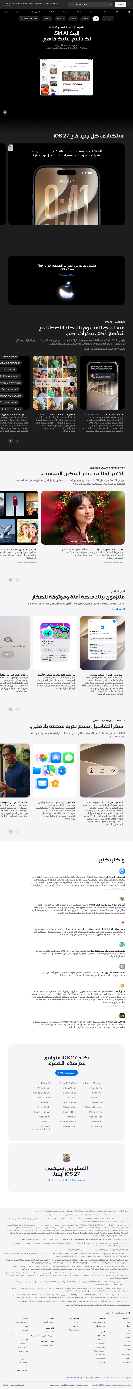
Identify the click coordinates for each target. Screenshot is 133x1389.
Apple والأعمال (49, 1322)
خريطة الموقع (54, 1385)
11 (60, 934)
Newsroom (24, 1343)
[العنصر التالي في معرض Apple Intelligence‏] (10, 579)
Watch (127, 1334)
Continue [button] (120, 5)
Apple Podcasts (99, 1355)
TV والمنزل (126, 1345)
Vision (128, 1338)
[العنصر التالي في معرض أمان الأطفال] (10, 709)
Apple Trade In (74, 1330)
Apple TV (101, 1339)
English (5, 1385)
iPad (128, 1326)
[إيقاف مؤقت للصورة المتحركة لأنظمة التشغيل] (5, 112)
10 (64, 818)
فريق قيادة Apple (22, 1347)
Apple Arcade (100, 1347)
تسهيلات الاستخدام (22, 1322)
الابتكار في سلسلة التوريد (19, 1334)
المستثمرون (24, 1359)
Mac (128, 1322)
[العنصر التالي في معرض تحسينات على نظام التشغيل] (10, 831)
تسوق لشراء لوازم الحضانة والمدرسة (42, 1336)
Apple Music (100, 1343)
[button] (90, 4)
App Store (101, 1362)
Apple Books (100, 1359)
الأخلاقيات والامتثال (22, 1362)
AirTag (127, 1349)
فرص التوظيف (23, 1351)
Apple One (101, 1336)
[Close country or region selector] (129, 4)
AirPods (127, 1341)
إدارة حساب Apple (99, 1322)
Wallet (128, 1359)
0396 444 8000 (71, 1377)
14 (94, 999)
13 (78, 997)
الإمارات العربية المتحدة (17, 1385)
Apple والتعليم (49, 1332)
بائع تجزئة (96, 1377)
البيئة (26, 1326)
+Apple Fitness (99, 1351)
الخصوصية (24, 1330)
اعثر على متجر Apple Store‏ (109, 1377)
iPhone (127, 1330)
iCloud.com (100, 1326)
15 (103, 1002)
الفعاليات (25, 1366)
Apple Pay (126, 1362)
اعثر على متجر (74, 1322)
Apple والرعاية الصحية (47, 1345)
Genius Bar (75, 1326)
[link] (95, 18)
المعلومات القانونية (67, 1385)
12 (72, 994)
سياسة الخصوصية (82, 1385)
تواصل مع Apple (22, 1370)
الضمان (26, 1355)
